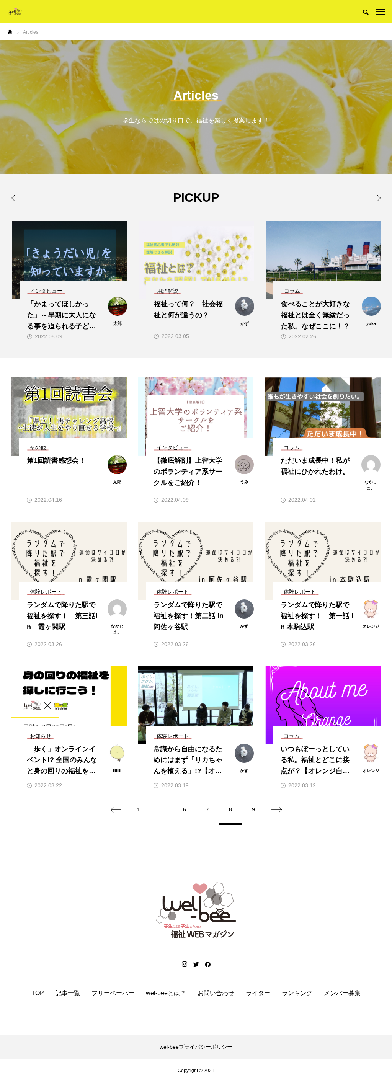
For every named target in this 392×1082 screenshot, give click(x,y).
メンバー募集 (342, 993)
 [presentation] (18, 197)
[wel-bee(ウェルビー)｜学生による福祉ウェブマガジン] (15, 11)
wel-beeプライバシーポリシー (196, 1046)
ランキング (297, 993)
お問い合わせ (216, 993)
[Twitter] (196, 964)
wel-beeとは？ (166, 993)
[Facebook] (207, 964)
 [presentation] (374, 197)
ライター (258, 993)
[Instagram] (184, 964)
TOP (37, 993)
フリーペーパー (112, 993)
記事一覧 (68, 993)
